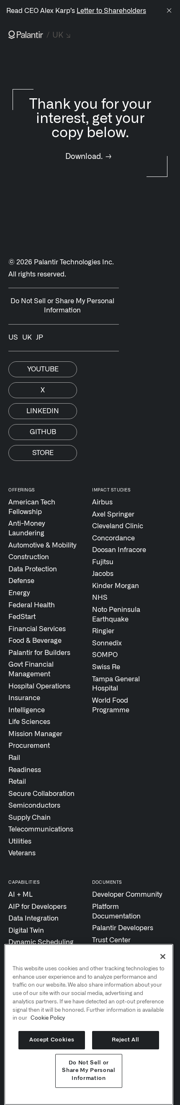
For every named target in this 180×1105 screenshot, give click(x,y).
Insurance (24, 698)
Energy (19, 593)
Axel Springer (113, 514)
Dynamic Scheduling (41, 942)
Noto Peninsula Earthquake (116, 614)
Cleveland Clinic (117, 526)
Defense (21, 581)
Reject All (125, 1040)
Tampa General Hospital (116, 684)
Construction (28, 557)
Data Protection (32, 569)
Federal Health (31, 605)
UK (27, 337)
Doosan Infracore (119, 550)
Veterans (22, 853)
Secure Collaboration (41, 793)
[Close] (169, 11)
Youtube (43, 369)
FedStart (22, 617)
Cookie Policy (48, 1018)
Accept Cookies (51, 1040)
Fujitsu (102, 562)
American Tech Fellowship (31, 507)
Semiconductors (34, 805)
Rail (14, 758)
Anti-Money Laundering (26, 528)
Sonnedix (107, 643)
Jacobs (102, 573)
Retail (17, 781)
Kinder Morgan (115, 586)
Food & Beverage (35, 640)
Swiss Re (106, 667)
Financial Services (37, 629)
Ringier (103, 631)
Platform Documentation (116, 911)
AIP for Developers (37, 906)
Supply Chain (29, 817)
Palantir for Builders (39, 653)
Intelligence (26, 710)
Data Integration (33, 918)
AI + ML (20, 894)
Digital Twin (26, 930)
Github (43, 432)
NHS (100, 597)
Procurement (29, 745)
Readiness (24, 770)
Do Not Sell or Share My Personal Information (88, 1070)
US (13, 337)
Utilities (19, 841)
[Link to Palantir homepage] (25, 35)
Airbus (102, 502)
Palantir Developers (122, 928)
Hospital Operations (39, 686)
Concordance (113, 538)
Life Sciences (29, 722)
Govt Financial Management (31, 669)
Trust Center (111, 940)
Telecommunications (40, 829)
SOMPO (105, 655)
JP (39, 337)
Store (43, 453)
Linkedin (42, 411)
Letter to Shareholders (111, 11)
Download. (88, 157)
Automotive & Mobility (42, 545)
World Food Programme (110, 705)
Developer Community (127, 894)
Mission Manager (35, 734)
